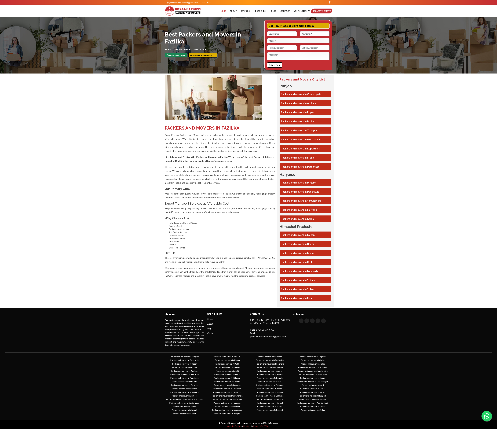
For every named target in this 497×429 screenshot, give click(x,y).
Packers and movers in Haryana (299, 209)
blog (273, 11)
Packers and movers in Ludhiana (269, 396)
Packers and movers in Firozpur (184, 385)
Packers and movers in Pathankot (300, 166)
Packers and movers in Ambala (298, 103)
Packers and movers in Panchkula (300, 191)
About (233, 11)
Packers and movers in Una (296, 298)
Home (223, 11)
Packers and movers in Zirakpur (299, 130)
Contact (285, 11)
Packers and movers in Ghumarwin (227, 399)
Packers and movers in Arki (227, 371)
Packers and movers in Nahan (298, 234)
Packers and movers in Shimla (298, 280)
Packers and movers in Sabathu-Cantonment (184, 399)
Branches (260, 11)
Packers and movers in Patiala (184, 388)
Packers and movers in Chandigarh (301, 94)
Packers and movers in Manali (298, 252)
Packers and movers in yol (313, 385)
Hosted (246, 426)
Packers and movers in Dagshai (227, 385)
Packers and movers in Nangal (270, 403)
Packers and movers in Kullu (297, 261)
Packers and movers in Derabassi (184, 378)
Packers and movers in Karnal (269, 388)
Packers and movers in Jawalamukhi (227, 410)
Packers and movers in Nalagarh (299, 271)
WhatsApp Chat (177, 55)
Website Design (234, 426)
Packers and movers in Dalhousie (227, 388)
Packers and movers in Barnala (270, 378)
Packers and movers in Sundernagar (184, 403)
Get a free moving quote (203, 55)
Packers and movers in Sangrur (270, 367)
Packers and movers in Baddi (297, 243)
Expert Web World (261, 426)
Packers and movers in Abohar (270, 371)
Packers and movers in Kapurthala (300, 148)
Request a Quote (322, 11)
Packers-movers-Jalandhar (269, 381)
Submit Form (274, 65)
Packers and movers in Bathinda (269, 385)
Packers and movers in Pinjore (298, 182)
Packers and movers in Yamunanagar (302, 200)
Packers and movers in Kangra (227, 413)
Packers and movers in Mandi (312, 388)
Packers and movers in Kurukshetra (313, 371)
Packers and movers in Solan (297, 289)
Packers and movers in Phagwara (184, 392)
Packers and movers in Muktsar (270, 399)
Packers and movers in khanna (270, 392)
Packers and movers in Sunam (312, 378)
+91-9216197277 (302, 11)
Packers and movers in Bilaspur (227, 378)
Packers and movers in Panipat (270, 410)
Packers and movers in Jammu (227, 406)
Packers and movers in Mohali (298, 121)
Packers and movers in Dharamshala (227, 396)
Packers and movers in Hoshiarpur (300, 139)
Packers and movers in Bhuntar (227, 374)
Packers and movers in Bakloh (270, 374)
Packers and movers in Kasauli (184, 410)
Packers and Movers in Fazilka (190, 49)
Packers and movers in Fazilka (184, 381)
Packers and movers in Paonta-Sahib (312, 403)
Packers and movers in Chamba (227, 381)
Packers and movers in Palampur (312, 399)
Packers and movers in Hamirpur (227, 403)
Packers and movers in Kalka (297, 218)
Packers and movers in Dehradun (227, 392)
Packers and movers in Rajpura (312, 356)
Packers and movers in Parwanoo (312, 374)
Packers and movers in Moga (297, 157)
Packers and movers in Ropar (297, 112)
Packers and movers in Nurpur (270, 406)
